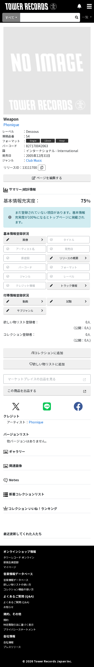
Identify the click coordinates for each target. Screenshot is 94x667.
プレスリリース (12, 647)
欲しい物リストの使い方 (17, 584)
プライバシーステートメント (19, 629)
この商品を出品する (22, 390)
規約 (5, 620)
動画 (25, 301)
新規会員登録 (10, 562)
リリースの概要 (68, 258)
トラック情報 (69, 285)
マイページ (9, 567)
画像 (25, 240)
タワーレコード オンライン (18, 557)
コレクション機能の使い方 (18, 589)
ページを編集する (49, 177)
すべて (9, 17)
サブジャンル (25, 310)
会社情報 (8, 642)
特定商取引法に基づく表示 (18, 624)
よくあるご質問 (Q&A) (16, 602)
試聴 (69, 301)
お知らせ (8, 607)
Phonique (11, 124)
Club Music (34, 160)
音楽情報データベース (15, 580)
